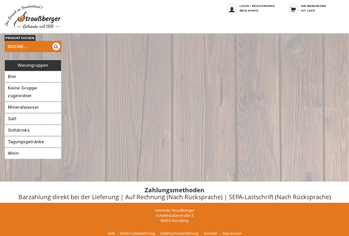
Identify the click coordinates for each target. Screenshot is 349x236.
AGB (111, 233)
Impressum (232, 233)
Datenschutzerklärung (179, 233)
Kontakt (210, 233)
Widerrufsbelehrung (137, 233)
